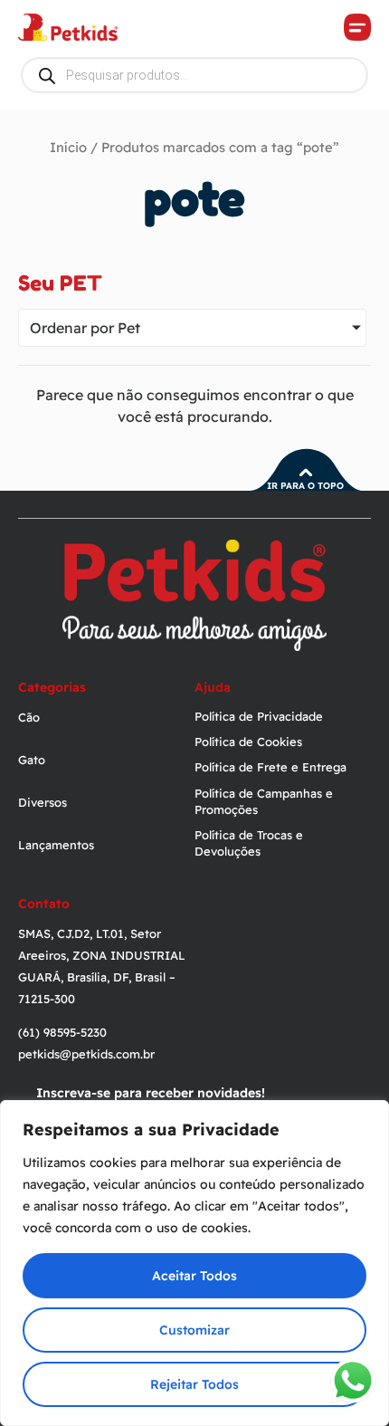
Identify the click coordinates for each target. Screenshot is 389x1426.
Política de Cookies (248, 741)
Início (68, 147)
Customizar (194, 1330)
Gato (31, 759)
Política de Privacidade (258, 716)
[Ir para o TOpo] (305, 472)
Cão (29, 717)
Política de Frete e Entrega (270, 767)
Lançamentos (56, 844)
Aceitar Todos (194, 1276)
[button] (357, 27)
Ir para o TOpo (305, 486)
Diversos (42, 802)
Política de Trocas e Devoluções (248, 843)
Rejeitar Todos (194, 1384)
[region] (194, 1263)
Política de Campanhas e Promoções (263, 801)
